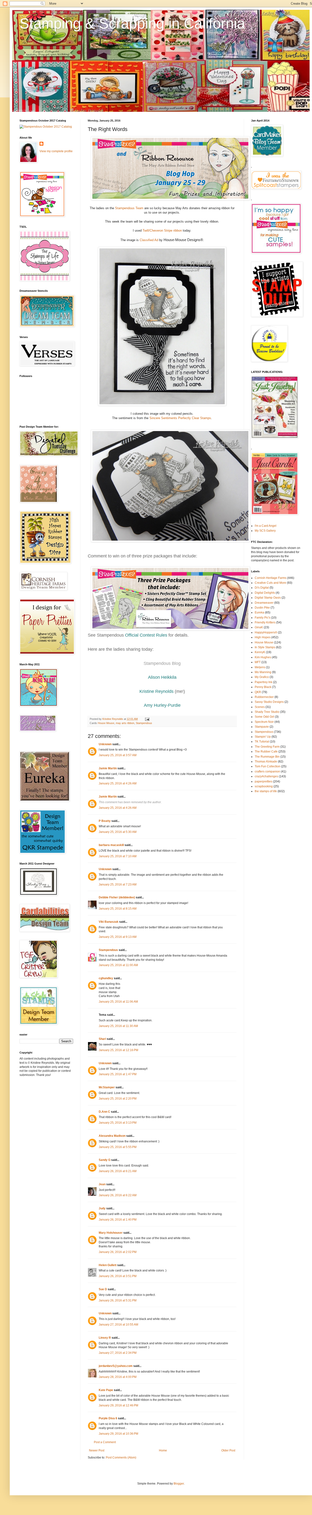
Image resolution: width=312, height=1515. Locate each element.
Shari (102, 1039)
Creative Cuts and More (270, 582)
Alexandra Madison (112, 1136)
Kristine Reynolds (156, 691)
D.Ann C (104, 1111)
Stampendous (144, 723)
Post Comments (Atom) (121, 1457)
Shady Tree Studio (267, 712)
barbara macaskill (111, 845)
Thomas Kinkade (266, 761)
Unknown (105, 744)
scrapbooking (264, 786)
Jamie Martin (108, 768)
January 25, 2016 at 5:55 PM (117, 1147)
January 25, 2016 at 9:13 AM (117, 937)
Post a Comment (105, 1442)
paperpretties (263, 781)
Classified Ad (148, 240)
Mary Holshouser (111, 1232)
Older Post (228, 1450)
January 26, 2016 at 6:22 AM (117, 1195)
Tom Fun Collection (267, 766)
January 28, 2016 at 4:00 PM (117, 1377)
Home (163, 1450)
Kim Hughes (263, 657)
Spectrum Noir (264, 722)
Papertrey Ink (263, 682)
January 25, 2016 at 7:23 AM (117, 884)
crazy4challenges (266, 776)
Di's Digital (262, 587)
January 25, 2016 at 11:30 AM (118, 1026)
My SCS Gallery (265, 530)
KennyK (260, 652)
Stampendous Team (129, 208)
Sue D (103, 1289)
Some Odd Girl (264, 716)
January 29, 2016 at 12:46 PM (118, 1405)
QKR (258, 692)
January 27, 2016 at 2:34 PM (117, 1353)
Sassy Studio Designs (269, 702)
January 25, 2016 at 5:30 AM (117, 832)
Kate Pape (106, 1390)
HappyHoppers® (266, 632)
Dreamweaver (264, 602)
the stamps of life (266, 791)
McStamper (107, 1087)
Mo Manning (263, 672)
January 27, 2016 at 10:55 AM (118, 1324)
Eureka (259, 612)
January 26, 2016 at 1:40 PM (117, 1219)
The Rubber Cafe (266, 751)
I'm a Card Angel (265, 525)
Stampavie (262, 726)
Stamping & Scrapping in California (132, 23)
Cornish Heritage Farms (270, 578)
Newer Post (96, 1450)
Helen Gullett (108, 1265)
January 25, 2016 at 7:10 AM (117, 856)
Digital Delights (265, 592)
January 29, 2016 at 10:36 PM (118, 1433)
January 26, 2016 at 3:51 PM (117, 1276)
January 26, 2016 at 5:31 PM (117, 1300)
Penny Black (263, 687)
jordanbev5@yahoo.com (116, 1366)
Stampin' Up (263, 736)
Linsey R (105, 1337)
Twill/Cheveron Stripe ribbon (162, 230)
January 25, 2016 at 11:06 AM (118, 1001)
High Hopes (263, 637)
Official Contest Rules (146, 635)
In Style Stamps (265, 647)
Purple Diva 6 (108, 1418)
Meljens (260, 667)
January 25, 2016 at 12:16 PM (118, 1050)
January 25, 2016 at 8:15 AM (117, 908)
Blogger (179, 1483)
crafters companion (267, 771)
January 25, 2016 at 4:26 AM (117, 783)
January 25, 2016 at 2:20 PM (117, 1098)
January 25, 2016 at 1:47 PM (117, 1074)
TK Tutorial (262, 741)
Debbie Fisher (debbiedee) (117, 897)
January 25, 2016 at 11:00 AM (118, 965)
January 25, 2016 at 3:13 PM (117, 1122)
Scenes (260, 707)
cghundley (106, 978)
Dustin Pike (262, 607)
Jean (102, 1184)
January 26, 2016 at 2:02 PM (117, 1252)
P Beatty (105, 821)
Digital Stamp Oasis (268, 597)
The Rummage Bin (267, 756)
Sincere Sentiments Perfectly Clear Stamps (180, 418)
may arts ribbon (125, 723)
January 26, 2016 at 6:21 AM (117, 1171)
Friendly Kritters (265, 622)
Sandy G (104, 1160)
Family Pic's (262, 617)
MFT (258, 662)
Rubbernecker (264, 697)
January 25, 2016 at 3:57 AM (117, 755)
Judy (102, 1208)
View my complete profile (56, 151)
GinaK (259, 627)
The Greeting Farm (267, 746)
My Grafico (262, 677)
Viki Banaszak (108, 921)
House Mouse (106, 723)
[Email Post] (147, 718)
